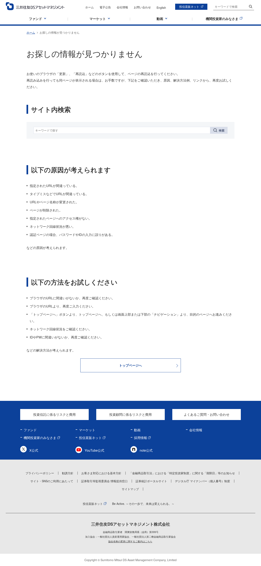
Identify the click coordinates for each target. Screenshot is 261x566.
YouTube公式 (94, 450)
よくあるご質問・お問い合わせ (206, 414)
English (161, 8)
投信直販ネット (189, 6)
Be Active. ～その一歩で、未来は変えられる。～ (143, 504)
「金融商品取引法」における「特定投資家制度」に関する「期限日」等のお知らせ (182, 473)
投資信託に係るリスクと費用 (54, 414)
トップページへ (130, 365)
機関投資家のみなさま (40, 437)
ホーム (89, 7)
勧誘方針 (67, 473)
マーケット (87, 430)
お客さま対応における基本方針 (101, 473)
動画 (137, 430)
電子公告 (105, 7)
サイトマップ (130, 489)
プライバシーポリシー (39, 473)
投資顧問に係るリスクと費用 (130, 414)
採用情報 (140, 437)
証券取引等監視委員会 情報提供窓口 (104, 481)
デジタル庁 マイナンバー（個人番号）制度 (202, 481)
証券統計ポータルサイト (151, 481)
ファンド (30, 430)
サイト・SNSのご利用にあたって (51, 481)
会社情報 (122, 7)
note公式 (146, 450)
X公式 (33, 450)
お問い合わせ (142, 7)
